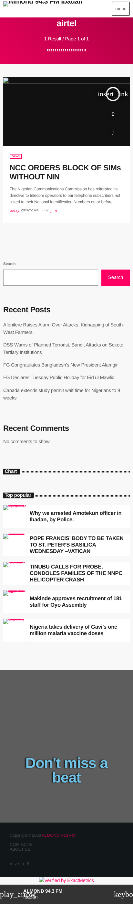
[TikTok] (20, 863)
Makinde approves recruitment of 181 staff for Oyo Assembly (76, 601)
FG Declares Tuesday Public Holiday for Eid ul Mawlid (58, 377)
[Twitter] (16, 863)
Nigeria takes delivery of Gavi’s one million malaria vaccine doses (73, 630)
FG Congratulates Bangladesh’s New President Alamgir (60, 365)
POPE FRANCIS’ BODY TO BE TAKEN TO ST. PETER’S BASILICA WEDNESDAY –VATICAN (77, 545)
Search (9, 263)
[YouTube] (12, 863)
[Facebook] (28, 863)
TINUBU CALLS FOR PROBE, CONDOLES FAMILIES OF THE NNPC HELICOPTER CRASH (76, 573)
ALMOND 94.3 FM (58, 835)
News (16, 156)
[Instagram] (24, 863)
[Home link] (43, 8)
